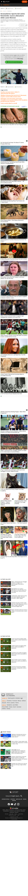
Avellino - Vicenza (6, 708)
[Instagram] (18, 805)
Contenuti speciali (6, 799)
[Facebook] (9, 805)
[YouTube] (12, 805)
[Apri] (1, 1)
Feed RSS (24, 799)
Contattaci (12, 799)
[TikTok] (15, 805)
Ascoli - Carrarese (17, 707)
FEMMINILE (9, 11)
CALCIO (4, 11)
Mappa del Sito (19, 799)
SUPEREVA (16, 812)
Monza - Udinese (22, 700)
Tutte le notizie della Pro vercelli (9, 103)
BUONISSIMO (12, 812)
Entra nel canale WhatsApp (15, 62)
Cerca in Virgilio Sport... (13, 796)
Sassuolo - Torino (6, 702)
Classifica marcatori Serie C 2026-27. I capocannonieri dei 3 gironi (10, 92)
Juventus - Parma (15, 702)
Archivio (14, 800)
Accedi (24, 1)
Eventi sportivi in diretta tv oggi (15, 698)
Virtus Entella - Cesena (7, 707)
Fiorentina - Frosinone (12, 700)
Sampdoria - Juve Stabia (12, 705)
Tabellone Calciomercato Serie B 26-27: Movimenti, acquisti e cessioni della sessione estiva (13, 96)
